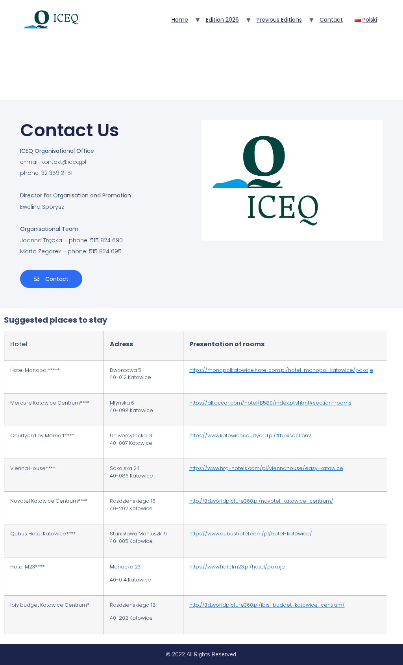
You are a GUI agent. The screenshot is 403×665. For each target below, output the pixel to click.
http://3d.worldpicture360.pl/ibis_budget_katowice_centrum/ (267, 605)
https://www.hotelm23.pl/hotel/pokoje (237, 566)
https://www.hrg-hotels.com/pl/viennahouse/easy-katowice (266, 468)
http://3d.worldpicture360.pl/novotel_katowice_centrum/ (261, 501)
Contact (331, 20)
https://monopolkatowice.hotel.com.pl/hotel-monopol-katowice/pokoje (281, 370)
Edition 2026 (222, 20)
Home (180, 20)
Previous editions (279, 20)
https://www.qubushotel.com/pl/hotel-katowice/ (250, 533)
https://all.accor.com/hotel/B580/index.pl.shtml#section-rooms (270, 402)
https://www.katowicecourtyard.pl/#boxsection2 (250, 435)
